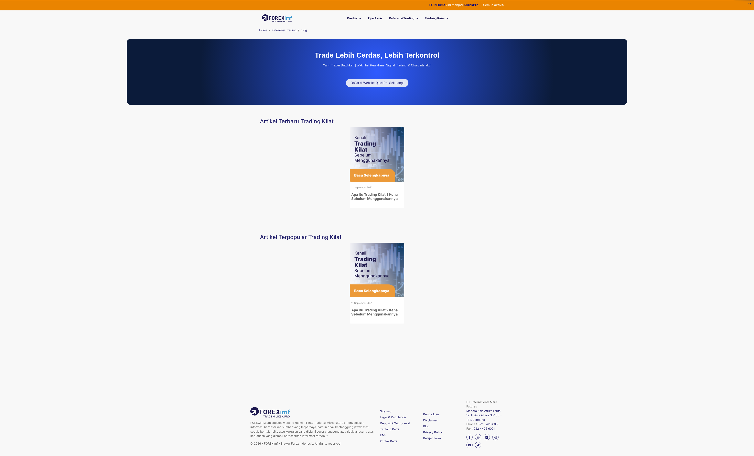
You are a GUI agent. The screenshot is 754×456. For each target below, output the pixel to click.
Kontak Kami (388, 441)
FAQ (382, 435)
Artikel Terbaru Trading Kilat (297, 121)
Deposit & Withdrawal (395, 423)
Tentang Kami (435, 18)
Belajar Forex (432, 438)
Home (263, 30)
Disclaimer (430, 420)
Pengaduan (431, 414)
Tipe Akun (375, 18)
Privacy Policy (433, 432)
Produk (352, 18)
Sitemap (385, 411)
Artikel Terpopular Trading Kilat (300, 237)
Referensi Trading (402, 18)
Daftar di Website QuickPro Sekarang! (377, 83)
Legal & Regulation (393, 417)
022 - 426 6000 (488, 424)
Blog (304, 30)
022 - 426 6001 (484, 428)
